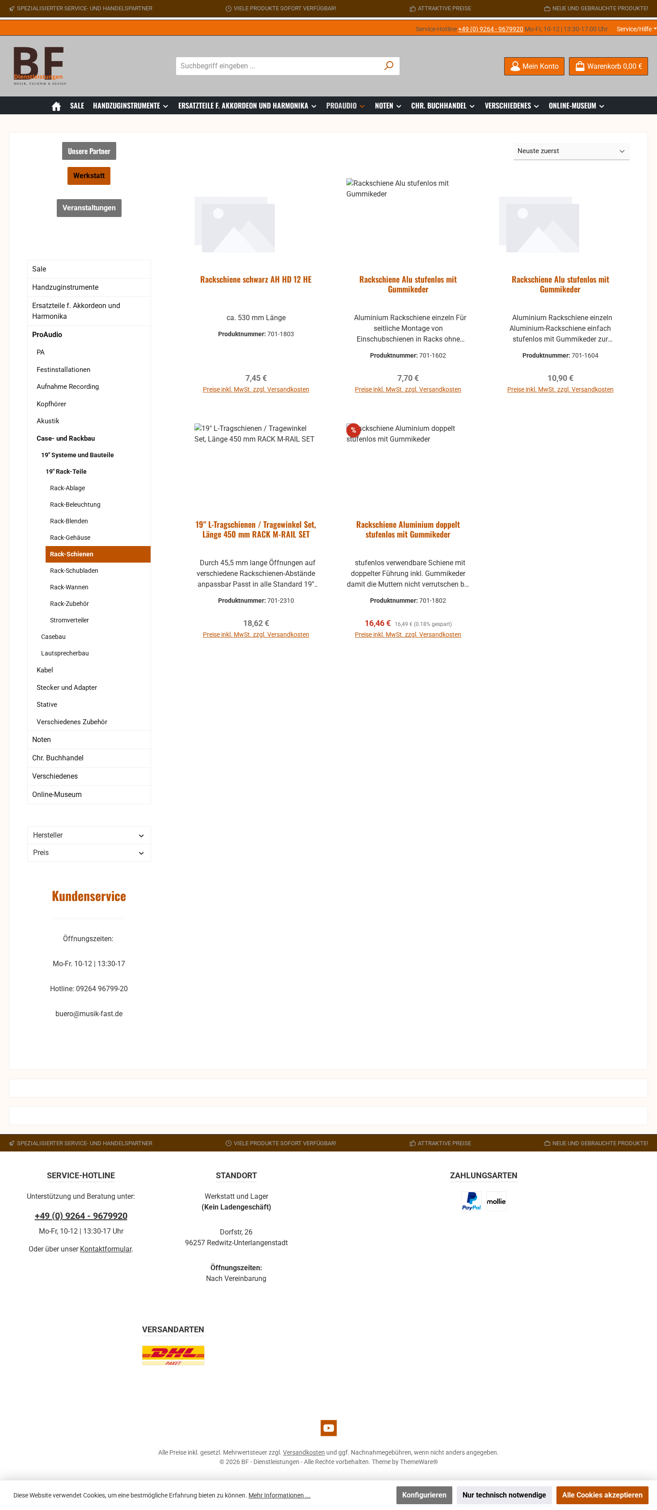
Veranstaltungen (89, 208)
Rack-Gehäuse (70, 537)
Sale (39, 269)
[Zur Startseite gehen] (42, 66)
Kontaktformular (105, 1249)
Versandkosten (304, 1452)
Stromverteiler (69, 620)
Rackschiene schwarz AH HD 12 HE (256, 279)
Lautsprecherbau (65, 653)
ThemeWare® (419, 1461)
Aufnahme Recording (68, 387)
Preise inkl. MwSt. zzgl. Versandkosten (256, 389)
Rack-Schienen (71, 554)
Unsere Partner (89, 151)
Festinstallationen (63, 370)
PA (41, 352)
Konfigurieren (424, 1495)
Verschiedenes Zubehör (72, 722)
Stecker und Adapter (67, 688)
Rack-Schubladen (74, 570)
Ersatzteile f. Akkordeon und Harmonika (76, 311)
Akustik (48, 421)
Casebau (53, 636)
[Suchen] (389, 66)
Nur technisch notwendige (504, 1495)
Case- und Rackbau (66, 438)
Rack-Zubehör (69, 603)
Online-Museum (57, 794)
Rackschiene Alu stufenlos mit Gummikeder (408, 284)
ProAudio (47, 334)
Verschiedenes (55, 776)
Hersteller (48, 835)
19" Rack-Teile (66, 471)
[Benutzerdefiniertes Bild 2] (496, 1201)
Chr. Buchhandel (58, 758)
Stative (47, 705)
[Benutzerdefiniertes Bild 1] (471, 1201)
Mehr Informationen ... (279, 1495)
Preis (41, 852)
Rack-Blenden (69, 521)
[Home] (56, 105)
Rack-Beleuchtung (75, 504)
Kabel (45, 670)
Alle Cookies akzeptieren (602, 1495)
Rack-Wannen (69, 587)
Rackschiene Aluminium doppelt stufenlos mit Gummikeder (408, 529)
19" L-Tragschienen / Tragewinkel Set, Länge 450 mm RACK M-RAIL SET (256, 529)
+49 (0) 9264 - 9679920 (490, 29)
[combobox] (277, 66)
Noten (41, 739)
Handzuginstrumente (65, 287)
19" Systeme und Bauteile (77, 455)
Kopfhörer (51, 404)
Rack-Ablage (67, 488)
